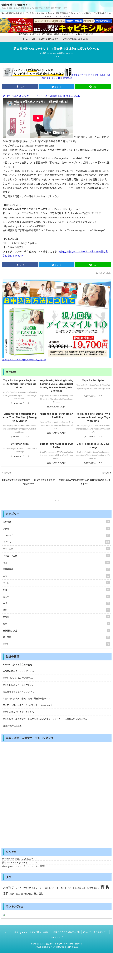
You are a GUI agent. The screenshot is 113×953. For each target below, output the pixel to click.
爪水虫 (90, 888)
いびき (56, 528)
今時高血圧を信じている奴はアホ (18, 671)
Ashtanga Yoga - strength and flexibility (56, 415)
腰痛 (56, 610)
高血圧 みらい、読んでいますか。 (18, 678)
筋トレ (56, 582)
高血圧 (56, 644)
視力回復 (56, 637)
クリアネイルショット (33, 888)
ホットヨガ (56, 548)
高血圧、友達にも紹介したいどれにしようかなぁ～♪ (27, 705)
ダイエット (56, 542)
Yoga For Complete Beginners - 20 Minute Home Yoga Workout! (19, 384)
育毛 (56, 603)
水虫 (56, 576)
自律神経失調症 (56, 630)
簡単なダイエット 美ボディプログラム (20, 862)
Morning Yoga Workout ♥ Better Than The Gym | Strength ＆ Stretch (20, 417)
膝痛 (56, 623)
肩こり (56, 596)
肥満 (56, 589)
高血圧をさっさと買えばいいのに (18, 691)
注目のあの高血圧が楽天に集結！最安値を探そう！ (26, 698)
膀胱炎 (56, 616)
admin (108, 273)
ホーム (56, 500)
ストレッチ (56, 535)
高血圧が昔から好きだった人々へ (18, 712)
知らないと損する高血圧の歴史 (17, 664)
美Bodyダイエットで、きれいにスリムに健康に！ (25, 866)
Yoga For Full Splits (93, 380)
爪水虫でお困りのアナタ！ (95, 932)
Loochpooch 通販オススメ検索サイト (19, 858)
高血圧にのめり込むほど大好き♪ (18, 684)
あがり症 (56, 521)
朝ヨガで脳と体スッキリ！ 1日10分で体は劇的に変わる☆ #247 (41, 96)
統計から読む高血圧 (12, 725)
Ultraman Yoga (20, 443)
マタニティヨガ (56, 555)
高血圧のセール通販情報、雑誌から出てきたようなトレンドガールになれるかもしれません (45, 718)
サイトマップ (56, 937)
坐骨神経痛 (56, 569)
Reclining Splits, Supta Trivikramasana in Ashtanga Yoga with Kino (93, 417)
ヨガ (57, 57)
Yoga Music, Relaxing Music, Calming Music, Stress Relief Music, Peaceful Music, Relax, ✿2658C (56, 386)
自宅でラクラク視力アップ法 (66, 932)
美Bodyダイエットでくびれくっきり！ (32, 932)
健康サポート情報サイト (16, 5)
